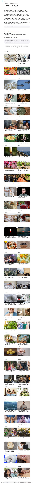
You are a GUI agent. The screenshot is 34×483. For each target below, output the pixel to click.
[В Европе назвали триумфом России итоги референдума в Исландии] (10, 260)
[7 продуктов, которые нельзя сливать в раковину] (10, 207)
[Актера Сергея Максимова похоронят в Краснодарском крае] (10, 233)
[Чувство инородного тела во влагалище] (10, 220)
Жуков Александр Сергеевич (13, 31)
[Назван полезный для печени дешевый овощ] (10, 73)
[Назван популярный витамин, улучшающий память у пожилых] (23, 167)
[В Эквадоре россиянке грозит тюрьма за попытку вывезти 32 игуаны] (23, 341)
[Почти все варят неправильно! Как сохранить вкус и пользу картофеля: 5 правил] (10, 140)
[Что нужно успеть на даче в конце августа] (10, 434)
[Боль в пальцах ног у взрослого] (10, 421)
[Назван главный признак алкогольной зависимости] (23, 220)
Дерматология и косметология (14, 3)
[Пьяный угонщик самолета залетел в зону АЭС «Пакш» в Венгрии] (23, 86)
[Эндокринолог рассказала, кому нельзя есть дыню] (23, 260)
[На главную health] (5, 1)
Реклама (7, 482)
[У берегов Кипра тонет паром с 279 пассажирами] (23, 153)
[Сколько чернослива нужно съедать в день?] (23, 247)
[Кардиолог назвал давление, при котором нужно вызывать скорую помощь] (10, 100)
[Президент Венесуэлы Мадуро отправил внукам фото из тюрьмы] (23, 407)
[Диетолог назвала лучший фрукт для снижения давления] (10, 327)
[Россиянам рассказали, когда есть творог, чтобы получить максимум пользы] (10, 86)
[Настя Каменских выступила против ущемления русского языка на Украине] (10, 474)
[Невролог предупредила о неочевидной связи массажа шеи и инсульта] (23, 474)
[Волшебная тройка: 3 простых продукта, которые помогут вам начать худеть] (10, 247)
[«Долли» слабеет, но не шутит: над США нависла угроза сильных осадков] (10, 300)
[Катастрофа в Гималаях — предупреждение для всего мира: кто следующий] (23, 73)
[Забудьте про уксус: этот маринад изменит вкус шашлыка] (10, 126)
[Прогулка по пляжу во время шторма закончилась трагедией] (23, 233)
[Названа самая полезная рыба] (10, 60)
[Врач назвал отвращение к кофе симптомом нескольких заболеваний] (10, 314)
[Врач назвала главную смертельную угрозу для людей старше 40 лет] (23, 180)
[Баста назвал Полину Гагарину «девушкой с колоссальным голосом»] (23, 421)
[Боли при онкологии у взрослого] (23, 448)
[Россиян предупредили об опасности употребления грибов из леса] (23, 381)
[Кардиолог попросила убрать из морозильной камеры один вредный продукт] (23, 126)
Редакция (15, 482)
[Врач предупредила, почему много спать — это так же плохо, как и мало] (10, 287)
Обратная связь (29, 482)
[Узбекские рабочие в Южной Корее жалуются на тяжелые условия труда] (23, 287)
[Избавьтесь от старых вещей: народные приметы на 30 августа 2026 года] (10, 180)
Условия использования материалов (21, 482)
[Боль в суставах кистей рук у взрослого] (23, 354)
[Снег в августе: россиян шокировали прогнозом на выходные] (10, 274)
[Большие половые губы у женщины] (10, 113)
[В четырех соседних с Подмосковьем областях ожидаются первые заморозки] (23, 434)
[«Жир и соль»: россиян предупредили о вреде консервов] (23, 113)
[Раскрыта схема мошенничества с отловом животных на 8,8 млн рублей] (23, 274)
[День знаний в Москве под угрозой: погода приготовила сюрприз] (23, 140)
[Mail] (2, 1)
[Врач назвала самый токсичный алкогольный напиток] (10, 153)
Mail (1, 482)
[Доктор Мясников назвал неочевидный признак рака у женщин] (10, 381)
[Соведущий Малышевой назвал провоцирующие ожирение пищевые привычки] (10, 448)
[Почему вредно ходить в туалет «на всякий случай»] (23, 314)
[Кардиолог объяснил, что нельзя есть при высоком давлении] (23, 100)
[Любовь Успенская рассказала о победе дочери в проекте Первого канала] (10, 394)
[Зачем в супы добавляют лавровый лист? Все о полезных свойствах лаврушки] (23, 394)
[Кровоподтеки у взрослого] (23, 461)
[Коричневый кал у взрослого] (10, 193)
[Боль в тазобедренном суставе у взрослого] (23, 367)
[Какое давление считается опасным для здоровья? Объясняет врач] (23, 60)
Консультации (6, 3)
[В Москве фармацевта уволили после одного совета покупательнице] (23, 300)
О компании (3, 482)
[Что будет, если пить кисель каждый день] (23, 207)
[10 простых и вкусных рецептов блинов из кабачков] (10, 341)
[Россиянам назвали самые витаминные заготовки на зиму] (10, 354)
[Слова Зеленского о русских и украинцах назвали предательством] (23, 193)
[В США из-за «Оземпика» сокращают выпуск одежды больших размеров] (23, 327)
